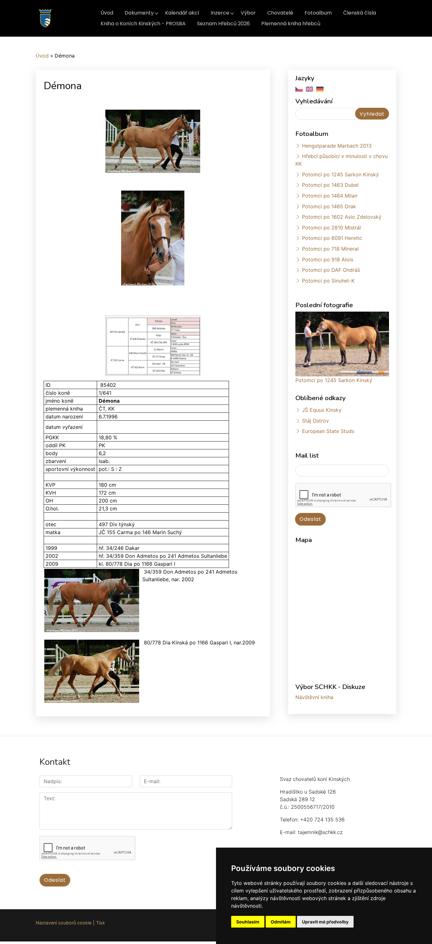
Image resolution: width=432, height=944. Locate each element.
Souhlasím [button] (247, 921)
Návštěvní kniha (314, 697)
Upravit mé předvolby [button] (325, 921)
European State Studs (328, 431)
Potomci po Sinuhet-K (328, 280)
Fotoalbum (318, 12)
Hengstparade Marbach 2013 (337, 146)
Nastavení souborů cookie (63, 922)
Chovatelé (280, 12)
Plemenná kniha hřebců (290, 23)
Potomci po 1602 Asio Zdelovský (341, 217)
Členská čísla (359, 12)
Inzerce (220, 12)
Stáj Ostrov (315, 420)
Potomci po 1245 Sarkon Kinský (340, 174)
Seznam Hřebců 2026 (223, 23)
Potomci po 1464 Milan (329, 195)
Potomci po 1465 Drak (329, 206)
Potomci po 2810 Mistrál (331, 227)
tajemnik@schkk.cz (320, 832)
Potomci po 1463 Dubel (330, 185)
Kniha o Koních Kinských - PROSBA (143, 23)
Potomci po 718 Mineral (330, 249)
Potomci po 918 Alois (327, 259)
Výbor (248, 12)
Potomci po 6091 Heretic (332, 238)
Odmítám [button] (281, 921)
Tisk (100, 922)
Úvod (107, 12)
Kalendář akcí (182, 12)
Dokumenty (139, 12)
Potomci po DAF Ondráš (331, 270)
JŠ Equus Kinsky (322, 410)
